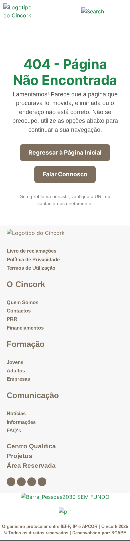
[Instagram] (21, 481)
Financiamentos (25, 328)
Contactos (19, 310)
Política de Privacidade (33, 259)
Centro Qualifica (31, 446)
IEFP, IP (69, 526)
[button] (66, 11)
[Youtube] (42, 481)
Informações (21, 422)
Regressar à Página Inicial (65, 152)
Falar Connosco (65, 174)
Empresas (18, 379)
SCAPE (118, 532)
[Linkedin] (31, 481)
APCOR (90, 526)
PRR (12, 319)
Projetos (19, 455)
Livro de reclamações (31, 251)
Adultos (16, 370)
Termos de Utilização (31, 268)
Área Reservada (31, 465)
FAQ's (14, 430)
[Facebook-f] (11, 481)
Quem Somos (22, 302)
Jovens (15, 362)
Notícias (16, 413)
